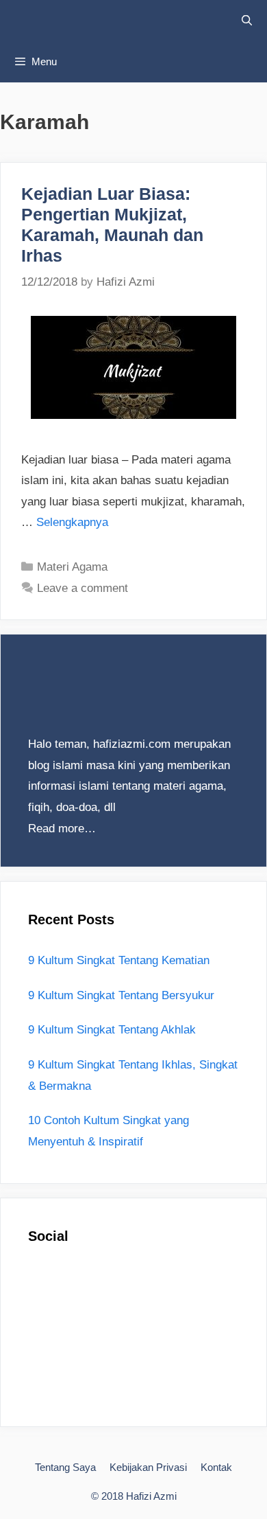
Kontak (216, 1467)
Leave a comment (82, 588)
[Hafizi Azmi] (109, 20)
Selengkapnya (72, 522)
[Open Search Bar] (247, 20)
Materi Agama (72, 566)
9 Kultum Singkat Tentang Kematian (118, 960)
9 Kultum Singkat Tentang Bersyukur (121, 995)
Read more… (62, 828)
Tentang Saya (65, 1467)
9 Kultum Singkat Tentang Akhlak (112, 1029)
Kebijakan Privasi (148, 1467)
